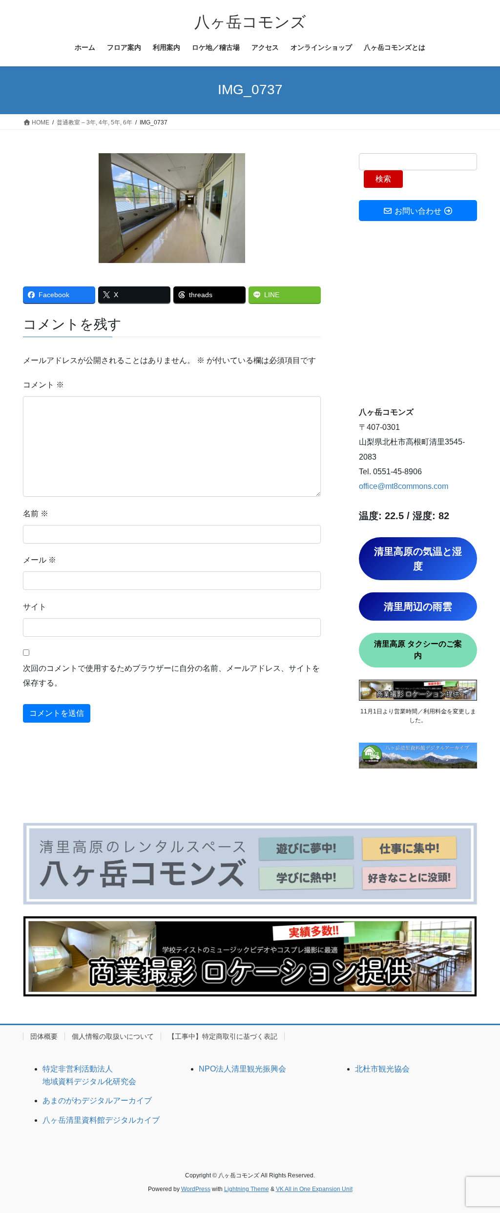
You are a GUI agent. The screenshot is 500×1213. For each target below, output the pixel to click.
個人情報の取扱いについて (113, 1036)
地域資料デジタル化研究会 (89, 1081)
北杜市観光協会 (382, 1069)
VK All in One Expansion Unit (314, 1189)
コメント (43, 385)
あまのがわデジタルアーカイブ (97, 1100)
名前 (35, 513)
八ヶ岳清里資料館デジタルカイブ (101, 1120)
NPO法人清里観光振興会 (242, 1069)
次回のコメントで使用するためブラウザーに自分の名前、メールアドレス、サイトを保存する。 (171, 675)
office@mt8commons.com (403, 486)
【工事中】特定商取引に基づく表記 (222, 1036)
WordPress (195, 1189)
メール (39, 560)
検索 (383, 179)
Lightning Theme (246, 1189)
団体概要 (44, 1036)
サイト (34, 607)
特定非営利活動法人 (77, 1069)
